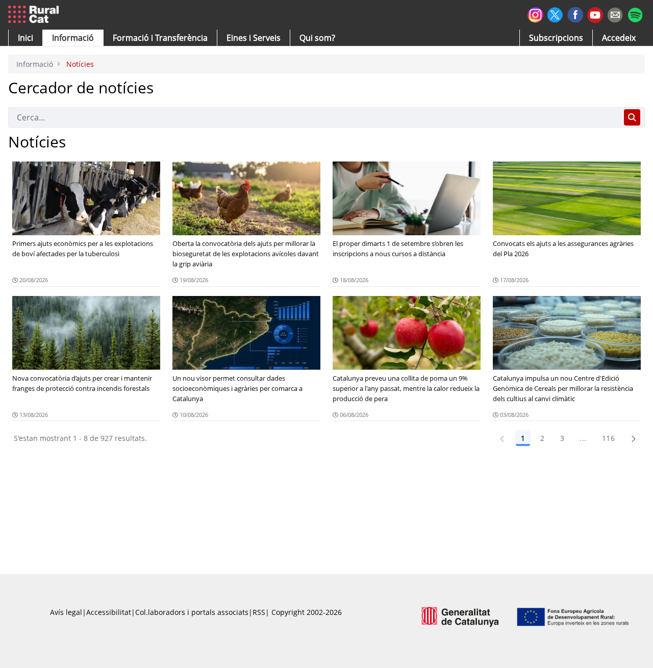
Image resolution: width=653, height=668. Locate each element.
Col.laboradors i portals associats (191, 612)
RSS (259, 612)
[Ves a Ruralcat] (35, 15)
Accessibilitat (108, 612)
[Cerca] (632, 117)
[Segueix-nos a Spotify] (635, 13)
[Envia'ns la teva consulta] (615, 13)
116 (608, 438)
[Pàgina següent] (633, 438)
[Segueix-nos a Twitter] (555, 13)
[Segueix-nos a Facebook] (575, 13)
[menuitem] (160, 38)
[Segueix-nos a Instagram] (535, 13)
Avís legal (66, 612)
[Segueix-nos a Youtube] (595, 14)
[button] (25, 38)
